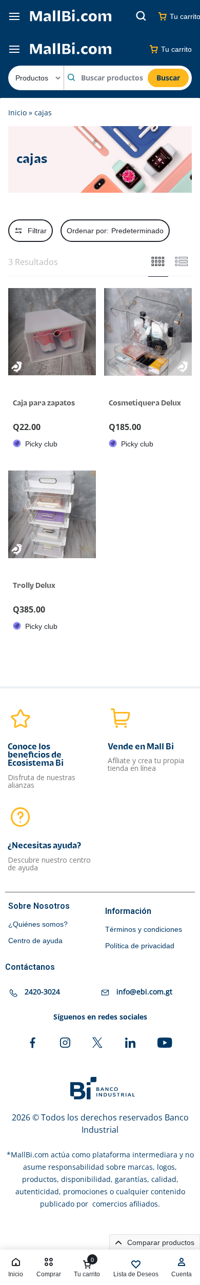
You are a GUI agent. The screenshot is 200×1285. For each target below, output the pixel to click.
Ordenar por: (115, 231)
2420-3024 (42, 992)
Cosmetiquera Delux (145, 403)
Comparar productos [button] (159, 1242)
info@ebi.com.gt (144, 992)
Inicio (17, 112)
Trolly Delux (34, 585)
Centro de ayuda (35, 940)
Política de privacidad (139, 946)
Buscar (168, 78)
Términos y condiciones (143, 929)
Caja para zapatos (44, 403)
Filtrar (37, 231)
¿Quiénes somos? (38, 924)
